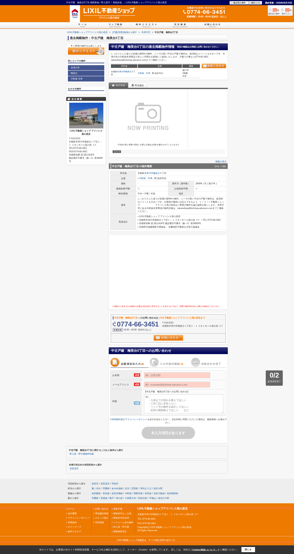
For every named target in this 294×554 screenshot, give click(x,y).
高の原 (119, 498)
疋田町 (135, 488)
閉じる (248, 549)
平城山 (152, 498)
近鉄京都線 (117, 493)
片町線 (141, 73)
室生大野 (158, 488)
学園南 (106, 488)
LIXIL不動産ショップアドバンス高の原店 (162, 508)
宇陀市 (115, 483)
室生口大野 (163, 498)
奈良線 (148, 493)
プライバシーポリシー (136, 419)
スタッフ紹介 (101, 518)
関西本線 (138, 493)
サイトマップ (74, 527)
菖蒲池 (104, 498)
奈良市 (95, 483)
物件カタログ (74, 531)
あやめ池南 (117, 488)
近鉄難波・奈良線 (100, 493)
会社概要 (72, 513)
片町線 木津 (77, 78)
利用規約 (116, 419)
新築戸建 (117, 509)
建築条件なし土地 (122, 513)
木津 (148, 73)
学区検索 (99, 522)
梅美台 (128, 71)
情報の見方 (220, 161)
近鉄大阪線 (159, 493)
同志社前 (142, 498)
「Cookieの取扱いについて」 (203, 550)
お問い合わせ (101, 509)
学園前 (95, 498)
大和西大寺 (130, 498)
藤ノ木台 (96, 488)
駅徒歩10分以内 (121, 518)
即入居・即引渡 (121, 527)
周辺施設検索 (101, 513)
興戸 (111, 498)
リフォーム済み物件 (123, 522)
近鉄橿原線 (172, 493)
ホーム (71, 509)
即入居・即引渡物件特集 (82, 454)
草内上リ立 (145, 488)
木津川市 (121, 71)
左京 (127, 488)
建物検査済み (120, 531)
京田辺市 (74, 468)
